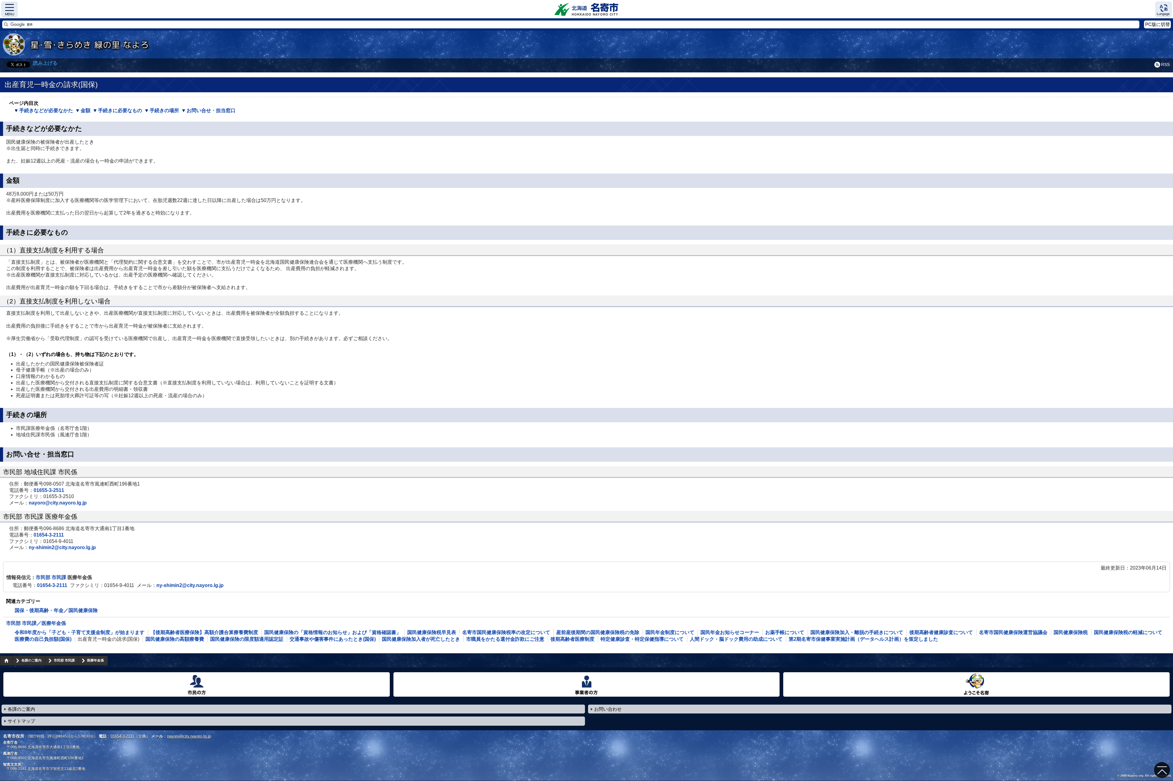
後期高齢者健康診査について (941, 632)
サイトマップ (21, 721)
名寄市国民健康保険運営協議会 (1013, 632)
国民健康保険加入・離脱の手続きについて (856, 632)
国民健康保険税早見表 (431, 632)
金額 (85, 110)
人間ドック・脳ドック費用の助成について (736, 639)
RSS (1165, 64)
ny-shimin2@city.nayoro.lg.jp (62, 547)
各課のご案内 (31, 660)
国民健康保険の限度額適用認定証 (246, 639)
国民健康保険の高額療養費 (174, 639)
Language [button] (1163, 9)
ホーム (6, 661)
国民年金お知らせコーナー (729, 632)
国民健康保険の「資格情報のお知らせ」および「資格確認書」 (332, 632)
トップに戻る (1162, 770)
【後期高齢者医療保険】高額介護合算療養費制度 (204, 632)
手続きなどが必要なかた (46, 110)
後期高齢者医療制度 (572, 639)
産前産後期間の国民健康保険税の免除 (597, 632)
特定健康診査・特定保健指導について (642, 639)
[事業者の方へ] (586, 684)
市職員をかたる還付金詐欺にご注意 (505, 639)
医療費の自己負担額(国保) (43, 639)
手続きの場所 (164, 110)
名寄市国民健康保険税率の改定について (506, 632)
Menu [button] (9, 9)
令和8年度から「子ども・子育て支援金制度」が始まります (79, 632)
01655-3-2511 (49, 490)
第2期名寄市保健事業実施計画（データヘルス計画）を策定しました (863, 639)
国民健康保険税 (1071, 632)
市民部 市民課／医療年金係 (36, 623)
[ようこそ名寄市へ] (976, 684)
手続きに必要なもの (120, 110)
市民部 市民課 (52, 577)
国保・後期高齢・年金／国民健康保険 (56, 610)
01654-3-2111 (49, 534)
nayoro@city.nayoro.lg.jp (58, 502)
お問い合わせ (608, 709)
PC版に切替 (1157, 24)
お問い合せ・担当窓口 (211, 110)
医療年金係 (95, 660)
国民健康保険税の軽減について (1128, 632)
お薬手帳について (784, 632)
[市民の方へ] (196, 684)
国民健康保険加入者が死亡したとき (421, 639)
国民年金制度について (669, 632)
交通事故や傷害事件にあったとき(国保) (333, 639)
